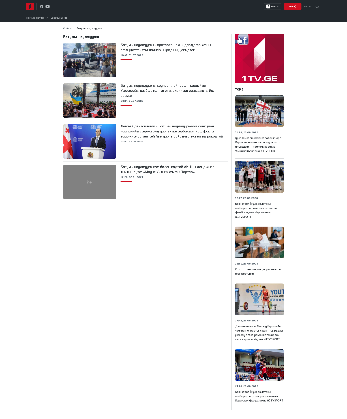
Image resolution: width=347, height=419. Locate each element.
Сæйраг (68, 28)
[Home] (30, 6)
